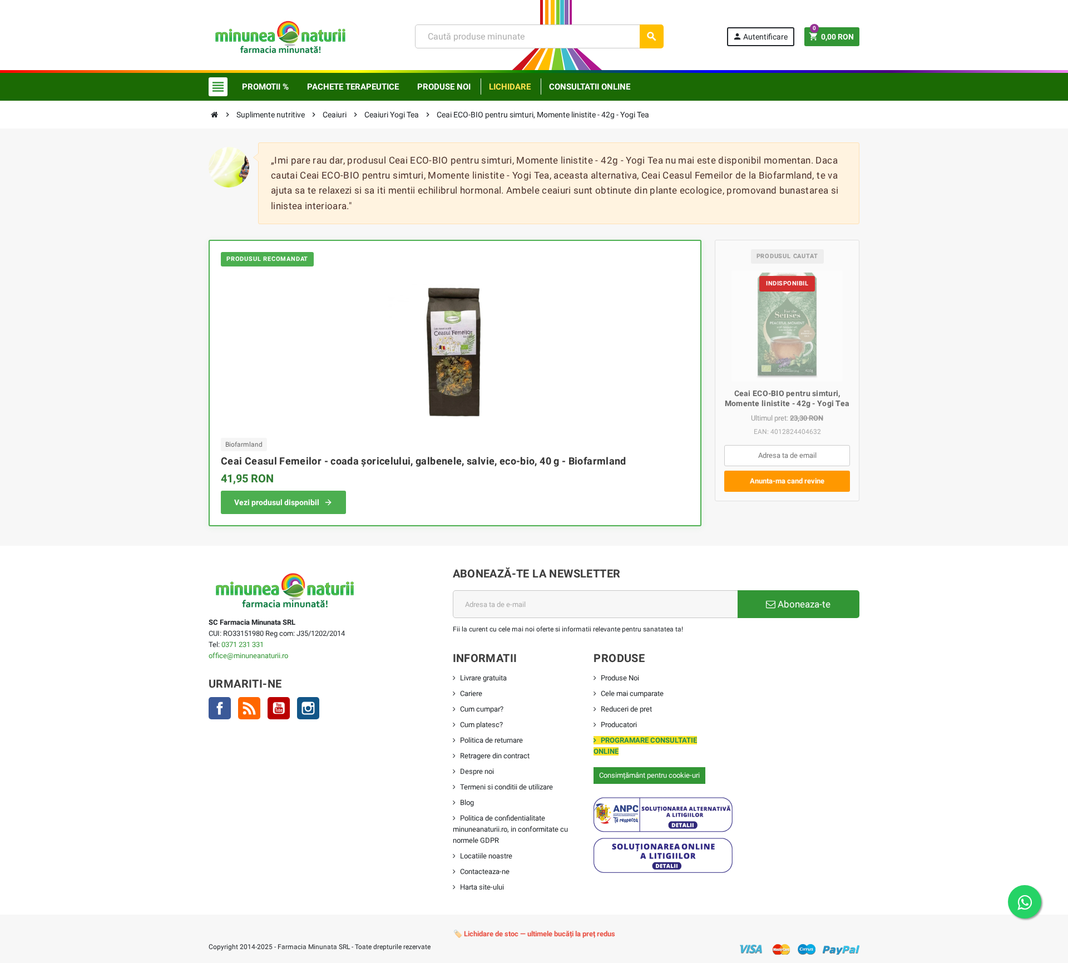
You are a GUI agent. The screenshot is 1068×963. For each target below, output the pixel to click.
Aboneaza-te (802, 604)
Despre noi (477, 771)
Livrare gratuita (483, 678)
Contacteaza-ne (485, 871)
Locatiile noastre (486, 856)
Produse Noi (620, 678)
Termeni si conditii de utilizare (506, 787)
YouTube (279, 708)
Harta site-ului (482, 887)
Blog (467, 802)
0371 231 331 (242, 644)
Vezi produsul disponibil (276, 502)
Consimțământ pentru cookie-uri (649, 775)
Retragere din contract (495, 756)
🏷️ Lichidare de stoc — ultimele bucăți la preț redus (534, 934)
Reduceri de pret (626, 709)
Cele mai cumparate (632, 693)
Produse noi (444, 87)
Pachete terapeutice (353, 87)
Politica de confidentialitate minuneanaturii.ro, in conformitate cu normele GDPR (510, 829)
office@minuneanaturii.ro (248, 655)
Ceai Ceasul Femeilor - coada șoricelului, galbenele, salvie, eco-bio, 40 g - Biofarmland (423, 461)
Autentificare (760, 36)
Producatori (619, 724)
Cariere (471, 693)
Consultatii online (589, 87)
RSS (249, 708)
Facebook (220, 708)
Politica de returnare (491, 740)
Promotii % (265, 87)
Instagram (308, 708)
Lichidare (510, 87)
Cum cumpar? (481, 709)
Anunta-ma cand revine (787, 481)
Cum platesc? (481, 724)
